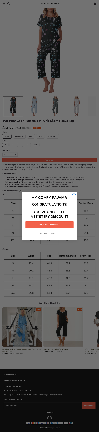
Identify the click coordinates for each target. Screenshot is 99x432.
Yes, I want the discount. (49, 224)
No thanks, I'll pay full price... (49, 233)
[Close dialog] (74, 194)
